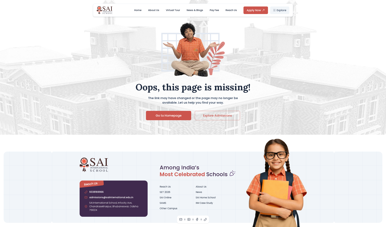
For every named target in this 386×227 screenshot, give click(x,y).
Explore (281, 10)
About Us (153, 10)
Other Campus (168, 208)
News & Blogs (195, 10)
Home (137, 10)
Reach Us (231, 10)
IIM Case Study (204, 203)
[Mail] (180, 219)
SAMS (163, 203)
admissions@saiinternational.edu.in (111, 197)
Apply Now (254, 10)
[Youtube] (188, 219)
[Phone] (205, 219)
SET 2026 (165, 192)
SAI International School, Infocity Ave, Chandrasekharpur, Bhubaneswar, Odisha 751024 (113, 206)
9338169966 (96, 192)
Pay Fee (214, 10)
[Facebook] (197, 219)
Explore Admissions (217, 115)
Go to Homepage (169, 115)
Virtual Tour (173, 10)
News (199, 192)
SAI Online (165, 197)
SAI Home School (206, 197)
